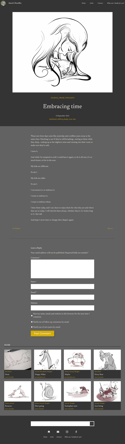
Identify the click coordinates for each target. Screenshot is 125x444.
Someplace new (71, 406)
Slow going (39, 406)
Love (70, 119)
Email (34, 292)
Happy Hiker (40, 374)
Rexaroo (8, 406)
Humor (67, 371)
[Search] (92, 424)
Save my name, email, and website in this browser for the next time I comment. (61, 315)
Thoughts (69, 98)
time (74, 119)
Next (109, 228)
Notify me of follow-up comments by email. (51, 322)
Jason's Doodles (14, 3)
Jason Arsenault (99, 377)
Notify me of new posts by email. (47, 327)
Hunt (7, 374)
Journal (54, 98)
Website (34, 303)
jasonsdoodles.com (40, 377)
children (60, 119)
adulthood (52, 119)
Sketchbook (8, 371)
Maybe (67, 374)
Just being (99, 406)
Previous (17, 228)
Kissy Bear (99, 374)
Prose (61, 98)
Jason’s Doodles (9, 377)
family (66, 119)
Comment (35, 258)
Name (34, 282)
